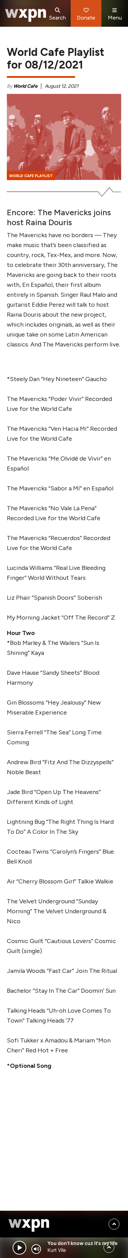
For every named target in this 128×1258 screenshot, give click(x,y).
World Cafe (25, 86)
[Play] (19, 1248)
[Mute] (36, 1249)
